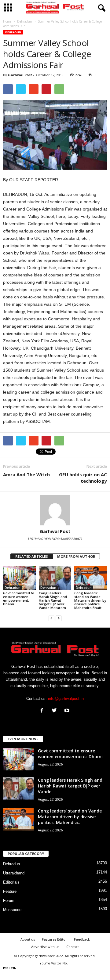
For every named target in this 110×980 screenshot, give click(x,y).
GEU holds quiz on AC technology (83, 477)
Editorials (11, 882)
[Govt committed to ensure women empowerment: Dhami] (19, 578)
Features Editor (54, 939)
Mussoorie (12, 909)
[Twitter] (56, 711)
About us (27, 939)
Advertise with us (45, 946)
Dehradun (13, 32)
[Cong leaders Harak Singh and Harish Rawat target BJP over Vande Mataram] (55, 578)
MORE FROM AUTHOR (76, 556)
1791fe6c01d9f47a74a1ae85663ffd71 (55, 539)
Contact (72, 946)
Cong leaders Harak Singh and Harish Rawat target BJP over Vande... (70, 785)
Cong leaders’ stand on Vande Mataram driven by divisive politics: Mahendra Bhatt (90, 600)
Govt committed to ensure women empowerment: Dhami (18, 598)
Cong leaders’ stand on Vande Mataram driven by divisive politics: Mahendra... (70, 816)
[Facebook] (43, 711)
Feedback (82, 939)
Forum (8, 900)
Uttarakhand (13, 873)
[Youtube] (67, 711)
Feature (9, 891)
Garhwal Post (20, 75)
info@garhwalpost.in (66, 698)
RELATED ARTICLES (31, 556)
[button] (100, 8)
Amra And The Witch (26, 474)
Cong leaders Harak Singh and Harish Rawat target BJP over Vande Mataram (53, 600)
